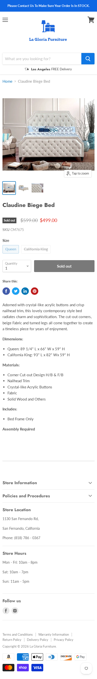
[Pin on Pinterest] (34, 291)
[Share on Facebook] (6, 291)
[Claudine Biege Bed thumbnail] (9, 188)
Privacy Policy (63, 640)
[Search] (88, 58)
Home (7, 81)
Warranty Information (53, 634)
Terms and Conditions (17, 634)
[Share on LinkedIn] (25, 291)
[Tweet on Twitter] (15, 291)
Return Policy (11, 640)
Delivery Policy (37, 640)
